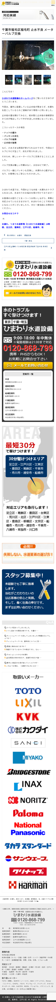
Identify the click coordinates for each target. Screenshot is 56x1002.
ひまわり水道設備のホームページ (17, 98)
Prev (5, 56)
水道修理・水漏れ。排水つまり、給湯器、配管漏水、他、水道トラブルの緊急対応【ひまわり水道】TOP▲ (28, 900)
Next (51, 56)
